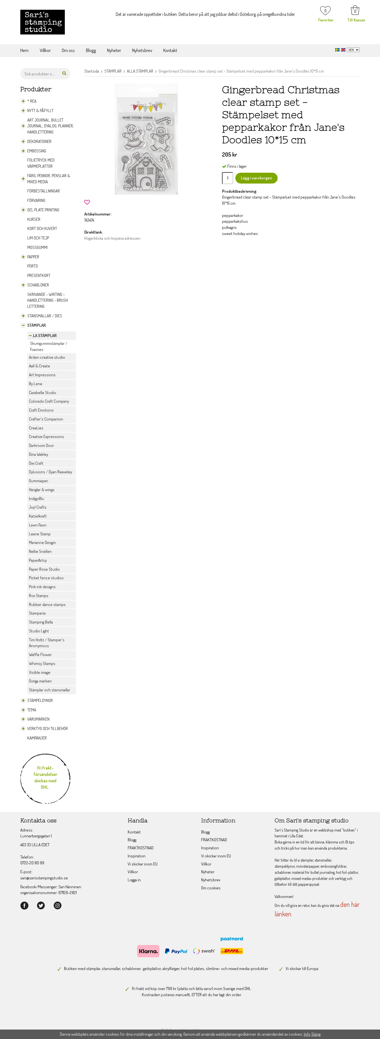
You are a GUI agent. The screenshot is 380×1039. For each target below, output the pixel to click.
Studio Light (39, 631)
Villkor (45, 50)
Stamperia (37, 613)
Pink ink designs (42, 586)
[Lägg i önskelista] (87, 201)
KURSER (33, 219)
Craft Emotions (41, 410)
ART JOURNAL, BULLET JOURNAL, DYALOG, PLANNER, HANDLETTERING (50, 126)
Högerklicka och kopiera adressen (112, 238)
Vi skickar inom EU (142, 864)
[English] (344, 49)
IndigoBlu (36, 498)
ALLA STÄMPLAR (43, 335)
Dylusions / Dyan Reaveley (50, 471)
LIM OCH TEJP (38, 238)
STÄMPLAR (36, 325)
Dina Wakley (38, 454)
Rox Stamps (38, 595)
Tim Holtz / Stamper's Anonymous (47, 643)
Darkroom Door (41, 445)
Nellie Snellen (40, 551)
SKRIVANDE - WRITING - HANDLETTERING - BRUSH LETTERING (47, 300)
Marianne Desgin (42, 542)
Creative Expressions (46, 436)
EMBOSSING (36, 151)
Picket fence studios (46, 577)
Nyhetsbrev (142, 50)
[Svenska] (338, 49)
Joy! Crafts (37, 507)
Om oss (68, 50)
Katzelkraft (38, 516)
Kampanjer (37, 738)
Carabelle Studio (42, 392)
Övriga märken (40, 681)
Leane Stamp (40, 533)
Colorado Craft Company (49, 401)
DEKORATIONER (39, 141)
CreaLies (36, 428)
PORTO (32, 266)
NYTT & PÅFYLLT (40, 110)
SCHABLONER (38, 285)
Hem (24, 50)
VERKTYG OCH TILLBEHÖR (47, 728)
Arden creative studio (47, 357)
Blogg (91, 50)
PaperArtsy (38, 560)
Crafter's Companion (46, 419)
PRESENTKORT (38, 275)
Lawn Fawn (37, 525)
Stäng (315, 1034)
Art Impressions (42, 374)
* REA (31, 101)
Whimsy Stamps (42, 663)
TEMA (31, 710)
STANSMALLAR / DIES (44, 315)
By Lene (35, 383)
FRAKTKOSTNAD (141, 847)
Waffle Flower (40, 654)
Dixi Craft (36, 463)
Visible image (39, 672)
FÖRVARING (36, 200)
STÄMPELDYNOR (40, 700)
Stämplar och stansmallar (49, 689)
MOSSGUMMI (37, 247)
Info (307, 1034)
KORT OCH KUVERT (42, 228)
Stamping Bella (41, 622)
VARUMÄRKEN (38, 719)
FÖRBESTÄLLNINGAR (43, 191)
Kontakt (170, 50)
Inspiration (136, 856)
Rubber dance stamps (47, 604)
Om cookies (211, 887)
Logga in (134, 879)
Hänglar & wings (42, 489)
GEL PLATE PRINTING (43, 209)
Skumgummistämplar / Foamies (48, 346)
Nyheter (114, 50)
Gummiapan (38, 480)
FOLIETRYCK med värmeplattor (41, 163)
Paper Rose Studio (44, 569)
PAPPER (33, 256)
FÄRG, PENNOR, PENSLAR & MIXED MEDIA (48, 178)
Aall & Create (39, 365)
